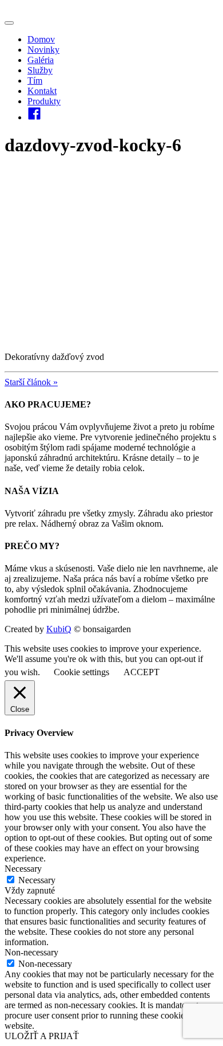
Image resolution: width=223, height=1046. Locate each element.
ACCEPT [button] (142, 672)
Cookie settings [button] (81, 672)
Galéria (40, 60)
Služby (40, 70)
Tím (34, 80)
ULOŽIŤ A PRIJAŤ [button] (42, 1036)
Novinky (43, 49)
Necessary (36, 880)
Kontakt (42, 91)
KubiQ (58, 629)
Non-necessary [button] (31, 952)
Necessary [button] (23, 868)
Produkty (44, 101)
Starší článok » (31, 382)
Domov (41, 39)
